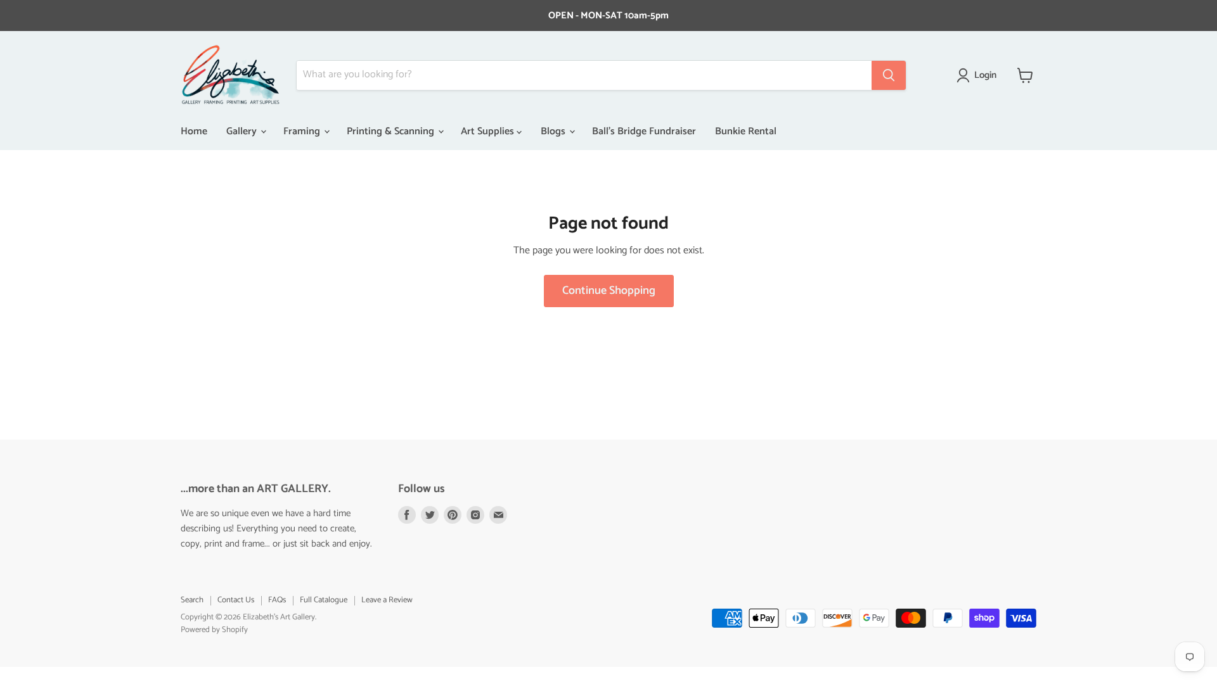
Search (192, 600)
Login (985, 75)
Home (194, 131)
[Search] (889, 75)
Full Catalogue (323, 600)
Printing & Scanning (392, 131)
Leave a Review (387, 600)
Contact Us (235, 600)
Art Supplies (489, 131)
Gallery (242, 131)
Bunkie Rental (745, 131)
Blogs (554, 131)
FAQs (277, 600)
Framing (303, 131)
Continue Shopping (608, 290)
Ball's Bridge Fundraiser (644, 131)
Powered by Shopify (214, 629)
